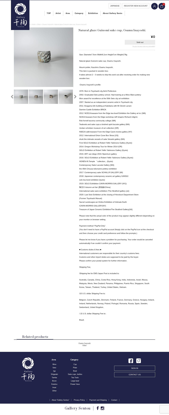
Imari (54, 387)
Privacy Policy (79, 400)
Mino (54, 364)
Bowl (75, 371)
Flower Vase (75, 384)
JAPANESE (114, 6)
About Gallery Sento (112, 13)
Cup (75, 364)
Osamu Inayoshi (85, 343)
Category (79, 13)
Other (84, 345)
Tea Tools (75, 378)
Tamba (54, 378)
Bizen (54, 381)
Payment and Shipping (98, 400)
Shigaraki (54, 374)
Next (75, 97)
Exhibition (93, 13)
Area (68, 13)
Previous (12, 97)
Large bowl (75, 381)
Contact (114, 400)
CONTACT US (135, 375)
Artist (58, 13)
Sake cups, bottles (75, 374)
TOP (49, 13)
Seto (54, 368)
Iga (54, 371)
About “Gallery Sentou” (60, 400)
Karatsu (54, 384)
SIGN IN (134, 368)
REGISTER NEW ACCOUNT (136, 6)
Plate (75, 368)
